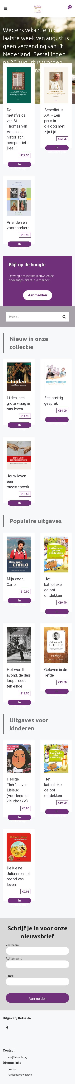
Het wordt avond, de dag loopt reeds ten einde (18, 677)
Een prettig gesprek (53, 401)
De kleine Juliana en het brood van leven (18, 876)
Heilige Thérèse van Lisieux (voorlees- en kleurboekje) (18, 790)
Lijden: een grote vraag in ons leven (18, 403)
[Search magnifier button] (64, 316)
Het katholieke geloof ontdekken (53, 587)
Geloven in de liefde (55, 672)
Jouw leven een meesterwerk (18, 481)
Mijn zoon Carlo (15, 582)
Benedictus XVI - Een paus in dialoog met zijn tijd (54, 121)
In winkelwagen (19, 165)
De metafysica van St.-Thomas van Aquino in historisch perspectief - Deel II (18, 129)
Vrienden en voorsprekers (18, 225)
